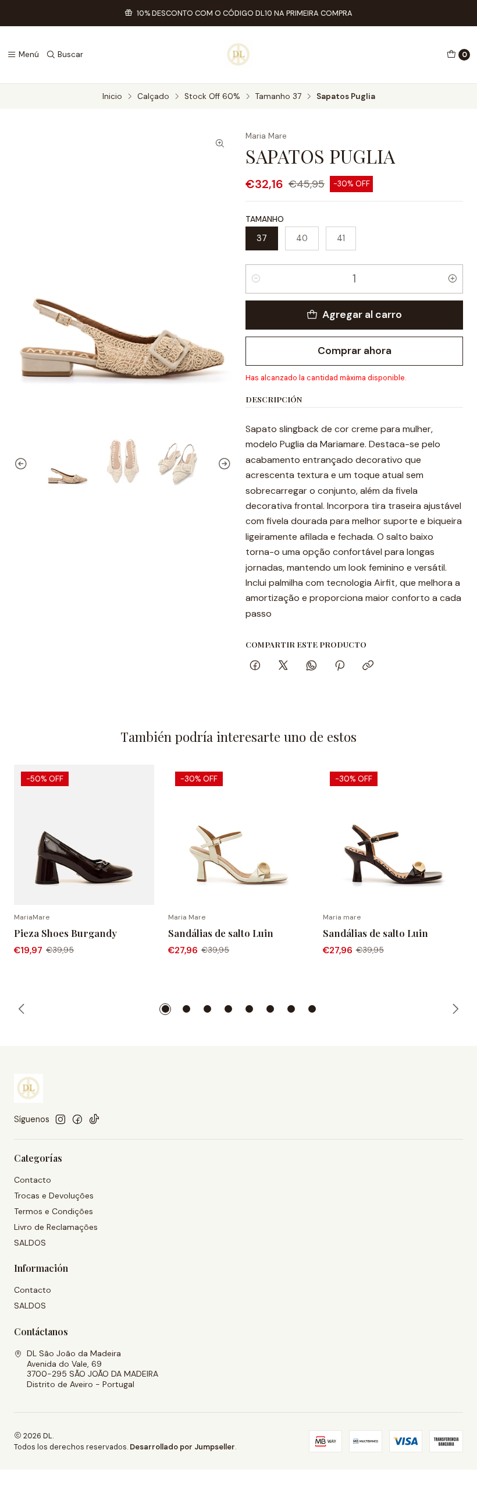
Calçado (153, 97)
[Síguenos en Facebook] (77, 1119)
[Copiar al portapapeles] (368, 666)
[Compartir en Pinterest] (340, 666)
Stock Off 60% (212, 97)
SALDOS (30, 1242)
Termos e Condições (53, 1211)
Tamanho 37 (278, 97)
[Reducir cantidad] (256, 279)
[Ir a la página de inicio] (238, 54)
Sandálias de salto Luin (220, 932)
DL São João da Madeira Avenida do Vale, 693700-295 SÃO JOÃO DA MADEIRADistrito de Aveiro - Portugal (92, 1368)
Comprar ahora (354, 350)
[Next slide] (223, 464)
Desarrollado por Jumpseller (182, 1447)
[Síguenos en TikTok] (94, 1119)
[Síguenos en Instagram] (60, 1119)
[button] (165, 1009)
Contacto (32, 1180)
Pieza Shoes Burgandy (65, 932)
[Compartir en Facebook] (255, 666)
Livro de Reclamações (56, 1227)
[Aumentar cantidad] (452, 279)
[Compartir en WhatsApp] (311, 666)
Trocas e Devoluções (54, 1195)
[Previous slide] (22, 464)
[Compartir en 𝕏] (283, 666)
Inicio (112, 97)
